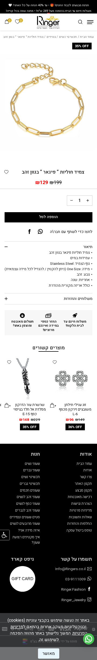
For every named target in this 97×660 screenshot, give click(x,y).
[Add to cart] (53, 405)
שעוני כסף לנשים (28, 503)
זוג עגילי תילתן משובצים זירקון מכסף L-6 (75, 409)
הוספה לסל (48, 217)
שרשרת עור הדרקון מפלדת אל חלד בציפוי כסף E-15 (29, 409)
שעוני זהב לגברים (27, 510)
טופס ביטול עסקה (79, 530)
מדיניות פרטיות (81, 510)
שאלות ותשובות (80, 517)
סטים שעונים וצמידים (25, 517)
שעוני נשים (32, 463)
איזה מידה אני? (29, 530)
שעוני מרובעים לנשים (25, 523)
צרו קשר (86, 477)
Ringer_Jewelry (73, 600)
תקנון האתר (83, 483)
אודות (87, 470)
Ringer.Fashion (73, 589)
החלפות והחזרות (79, 523)
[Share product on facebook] (29, 231)
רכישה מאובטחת (80, 497)
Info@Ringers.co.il (70, 569)
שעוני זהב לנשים (28, 497)
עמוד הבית (87, 37)
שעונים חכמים (30, 490)
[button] (6, 172)
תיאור (87, 247)
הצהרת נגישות (81, 503)
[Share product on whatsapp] (40, 231)
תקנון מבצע (83, 490)
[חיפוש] (80, 22)
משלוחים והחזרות (78, 299)
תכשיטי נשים (68, 37)
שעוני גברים (31, 470)
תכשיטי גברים (30, 483)
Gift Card (22, 579)
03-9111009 (75, 579)
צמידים (51, 37)
